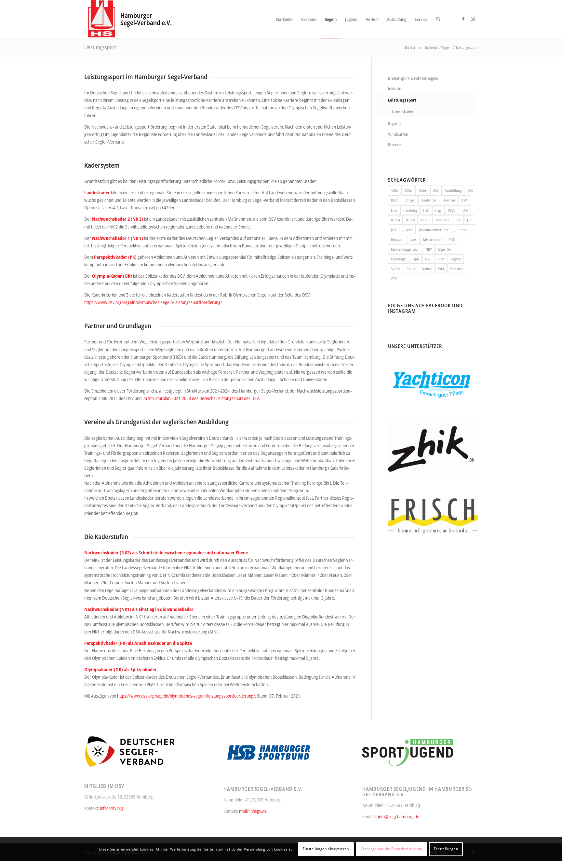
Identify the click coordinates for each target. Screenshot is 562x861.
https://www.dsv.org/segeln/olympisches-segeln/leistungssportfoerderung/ (153, 302)
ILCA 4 (395, 219)
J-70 (469, 219)
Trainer (426, 268)
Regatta (394, 124)
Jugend (408, 229)
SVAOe (395, 268)
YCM (394, 278)
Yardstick (456, 268)
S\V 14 (411, 268)
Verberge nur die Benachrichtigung (391, 849)
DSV (464, 200)
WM (441, 268)
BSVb (394, 200)
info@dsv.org (112, 808)
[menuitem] (284, 19)
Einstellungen (446, 849)
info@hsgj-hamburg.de (398, 816)
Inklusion (396, 88)
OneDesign (399, 259)
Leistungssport (100, 47)
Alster (423, 190)
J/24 (393, 229)
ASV (436, 190)
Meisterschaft (432, 239)
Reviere (394, 144)
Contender (428, 200)
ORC (428, 259)
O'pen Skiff (445, 249)
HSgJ (438, 210)
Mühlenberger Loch (405, 249)
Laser (413, 239)
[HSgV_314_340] (101, 19)
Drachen (449, 200)
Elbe (394, 210)
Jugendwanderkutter (433, 229)
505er (409, 190)
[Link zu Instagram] (473, 19)
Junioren (461, 229)
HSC (426, 210)
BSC (470, 190)
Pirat (440, 259)
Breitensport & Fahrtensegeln (413, 78)
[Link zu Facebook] (463, 19)
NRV (429, 249)
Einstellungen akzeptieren (326, 849)
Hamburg (410, 210)
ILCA (465, 210)
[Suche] (438, 19)
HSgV (451, 210)
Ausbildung (453, 190)
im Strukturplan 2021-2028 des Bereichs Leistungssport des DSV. (201, 398)
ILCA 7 (425, 219)
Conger (410, 200)
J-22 (458, 219)
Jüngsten (397, 239)
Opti (416, 259)
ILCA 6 (410, 219)
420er (395, 190)
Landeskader (403, 112)
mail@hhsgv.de (253, 811)
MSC (451, 239)
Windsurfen (398, 134)
